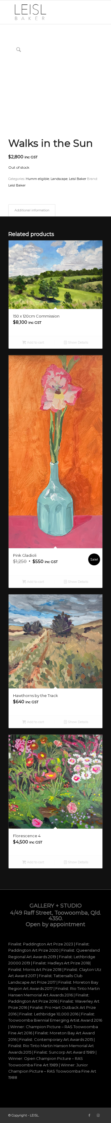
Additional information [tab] (32, 210)
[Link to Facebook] (89, 1115)
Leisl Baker (77, 179)
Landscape (59, 179)
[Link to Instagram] (98, 1115)
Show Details (77, 342)
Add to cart (35, 342)
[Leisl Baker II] (46, 12)
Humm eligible (37, 179)
